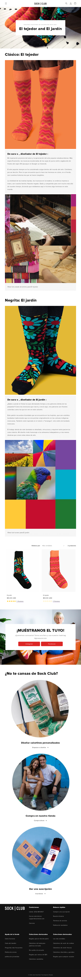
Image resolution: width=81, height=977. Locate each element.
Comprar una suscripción (61, 912)
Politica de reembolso (60, 925)
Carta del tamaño (10, 943)
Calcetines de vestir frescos (62, 948)
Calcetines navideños (36, 959)
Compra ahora (39, 821)
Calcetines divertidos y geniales (63, 952)
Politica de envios (11, 952)
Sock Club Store (37, 975)
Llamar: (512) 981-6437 (36, 912)
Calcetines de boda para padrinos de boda (37, 944)
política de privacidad (12, 956)
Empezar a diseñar (39, 747)
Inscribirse (39, 894)
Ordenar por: (36, 546)
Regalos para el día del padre (39, 939)
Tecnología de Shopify (47, 975)
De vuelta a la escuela (36, 950)
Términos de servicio (60, 921)
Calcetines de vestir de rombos (63, 943)
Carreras (32, 923)
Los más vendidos (59, 939)
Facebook (52, 644)
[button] (6, 3)
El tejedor (46, 595)
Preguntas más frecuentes (13, 948)
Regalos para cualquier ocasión (63, 956)
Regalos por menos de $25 (38, 954)
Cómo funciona (10, 939)
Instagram (29, 644)
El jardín (9, 595)
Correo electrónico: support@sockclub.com (36, 917)
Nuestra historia (58, 916)
